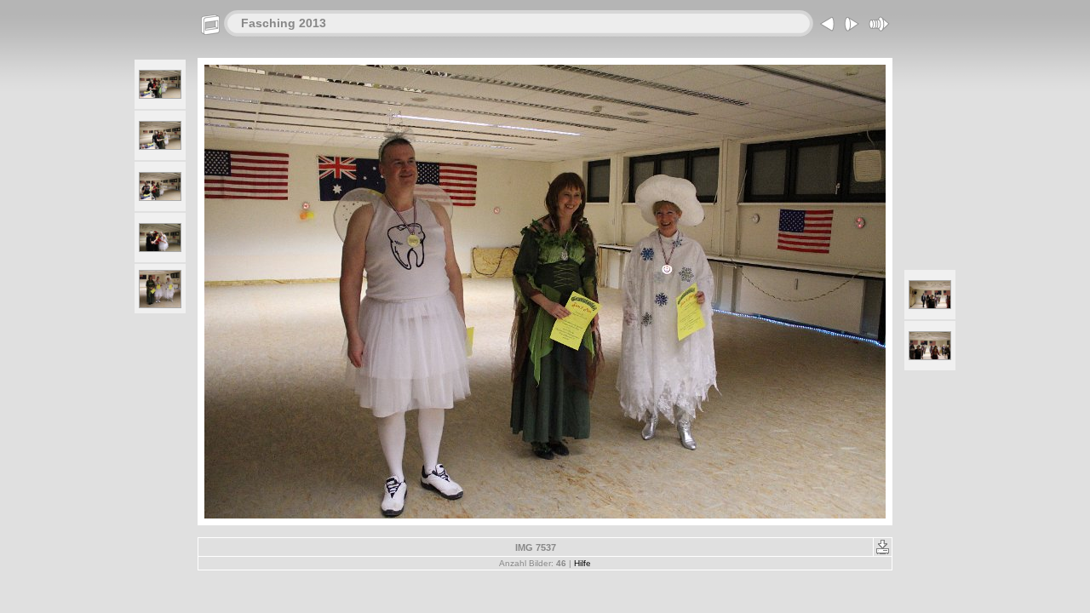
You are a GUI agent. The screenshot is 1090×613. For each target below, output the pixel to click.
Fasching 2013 (283, 23)
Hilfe (582, 563)
